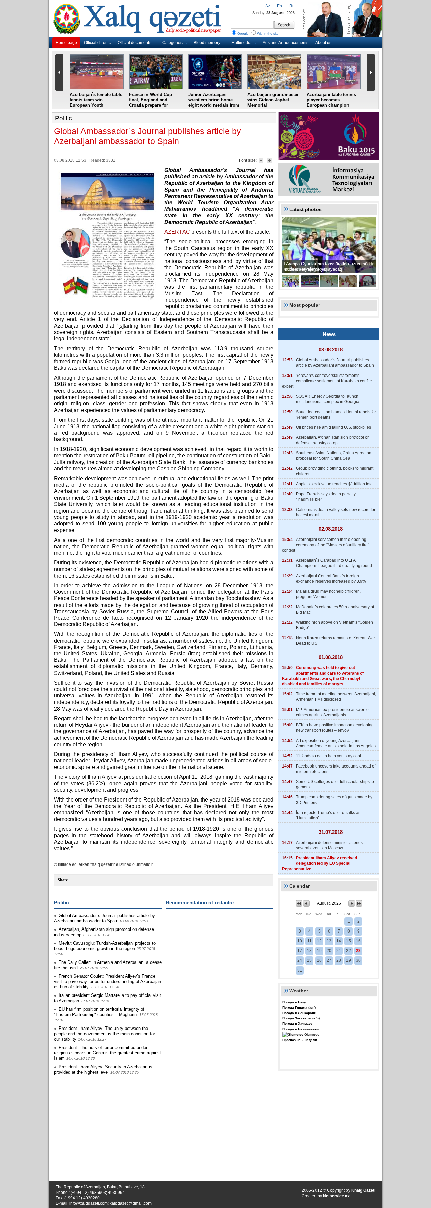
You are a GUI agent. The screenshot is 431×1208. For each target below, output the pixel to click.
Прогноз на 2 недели (299, 1040)
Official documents (134, 42)
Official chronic (97, 42)
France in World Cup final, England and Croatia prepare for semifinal (150, 102)
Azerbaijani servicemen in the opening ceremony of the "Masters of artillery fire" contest (325, 545)
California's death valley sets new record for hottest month (335, 512)
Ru (292, 6)
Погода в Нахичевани (300, 1029)
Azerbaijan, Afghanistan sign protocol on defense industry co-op (333, 440)
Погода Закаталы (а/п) (301, 1018)
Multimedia (241, 42)
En (279, 6)
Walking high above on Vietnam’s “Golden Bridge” (334, 625)
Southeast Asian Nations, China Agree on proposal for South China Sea (333, 456)
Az (267, 6)
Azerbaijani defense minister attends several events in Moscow (329, 845)
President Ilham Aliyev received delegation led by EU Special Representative (319, 863)
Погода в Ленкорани (299, 1013)
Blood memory (207, 42)
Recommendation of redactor (200, 902)
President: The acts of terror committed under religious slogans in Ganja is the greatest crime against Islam (107, 1053)
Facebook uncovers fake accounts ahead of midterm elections (335, 769)
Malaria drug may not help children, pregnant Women (328, 594)
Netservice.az (336, 1196)
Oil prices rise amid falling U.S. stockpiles (333, 427)
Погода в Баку (294, 1002)
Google (243, 33)
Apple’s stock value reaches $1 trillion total (335, 484)
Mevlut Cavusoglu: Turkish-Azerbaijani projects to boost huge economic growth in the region (105, 946)
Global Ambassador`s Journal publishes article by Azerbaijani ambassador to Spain (104, 918)
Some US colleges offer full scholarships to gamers (335, 784)
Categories (172, 42)
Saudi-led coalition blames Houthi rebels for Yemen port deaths (336, 415)
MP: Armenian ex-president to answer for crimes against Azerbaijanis (333, 712)
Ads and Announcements (285, 42)
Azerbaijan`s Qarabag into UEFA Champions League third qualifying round (334, 563)
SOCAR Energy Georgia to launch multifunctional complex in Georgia (327, 399)
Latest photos (305, 209)
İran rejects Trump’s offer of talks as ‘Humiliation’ (328, 815)
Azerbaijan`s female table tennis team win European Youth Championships (96, 102)
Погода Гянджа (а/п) (299, 1007)
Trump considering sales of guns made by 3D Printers (334, 800)
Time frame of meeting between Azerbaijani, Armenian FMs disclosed (336, 697)
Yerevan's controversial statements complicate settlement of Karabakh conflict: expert (328, 381)
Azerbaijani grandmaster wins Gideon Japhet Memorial (273, 100)
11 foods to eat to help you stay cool (328, 756)
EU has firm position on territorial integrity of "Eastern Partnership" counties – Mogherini (99, 1012)
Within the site (268, 33)
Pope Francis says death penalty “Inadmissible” (326, 497)
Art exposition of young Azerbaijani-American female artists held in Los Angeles (336, 743)
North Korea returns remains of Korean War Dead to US (335, 640)
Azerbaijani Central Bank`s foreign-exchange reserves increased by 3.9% (331, 579)
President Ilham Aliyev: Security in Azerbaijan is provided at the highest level (103, 1069)
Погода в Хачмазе (297, 1023)
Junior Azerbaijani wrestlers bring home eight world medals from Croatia (213, 102)
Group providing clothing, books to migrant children (334, 471)
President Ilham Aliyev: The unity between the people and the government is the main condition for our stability (104, 1034)
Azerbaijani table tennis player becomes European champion (331, 100)
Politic (63, 118)
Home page (66, 42)
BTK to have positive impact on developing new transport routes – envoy (335, 728)
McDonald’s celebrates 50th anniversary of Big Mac (335, 610)
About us (323, 42)
